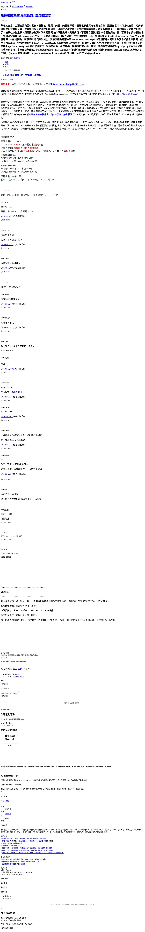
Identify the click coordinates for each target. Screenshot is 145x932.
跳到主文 (4, 21)
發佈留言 (4, 696)
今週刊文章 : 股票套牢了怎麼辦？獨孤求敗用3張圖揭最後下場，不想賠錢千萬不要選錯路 (33, 853)
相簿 (6, 62)
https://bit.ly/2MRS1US (71, 84)
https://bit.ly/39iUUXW (127, 94)
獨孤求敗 (4, 657)
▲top (2, 680)
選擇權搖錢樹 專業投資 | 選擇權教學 (26, 15)
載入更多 (4, 684)
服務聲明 (91, 904)
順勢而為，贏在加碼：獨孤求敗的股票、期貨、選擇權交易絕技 (24, 859)
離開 (11, 928)
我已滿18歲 (5, 928)
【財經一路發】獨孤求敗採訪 (12, 843)
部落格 (7, 64)
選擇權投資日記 (18, 677)
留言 (19, 669)
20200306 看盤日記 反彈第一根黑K (23, 75)
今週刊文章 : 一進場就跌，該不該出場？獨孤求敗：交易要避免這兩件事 (27, 848)
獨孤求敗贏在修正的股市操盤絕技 (13, 864)
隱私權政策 (83, 904)
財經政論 (17, 58)
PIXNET (58, 904)
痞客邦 (15, 669)
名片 (6, 66)
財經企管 (16, 674)
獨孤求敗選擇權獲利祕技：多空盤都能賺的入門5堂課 (20, 861)
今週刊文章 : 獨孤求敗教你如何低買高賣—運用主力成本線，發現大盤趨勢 (27, 850)
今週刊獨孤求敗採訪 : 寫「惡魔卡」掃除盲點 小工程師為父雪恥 (24, 838)
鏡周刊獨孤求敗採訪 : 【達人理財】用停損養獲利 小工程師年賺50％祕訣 (27, 841)
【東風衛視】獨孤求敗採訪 (11, 846)
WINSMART (7, 216)
